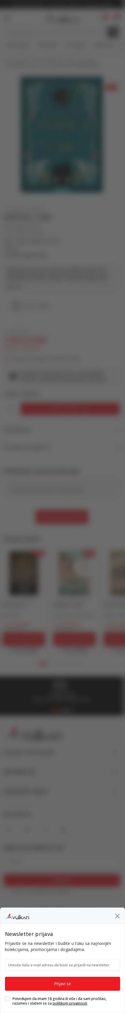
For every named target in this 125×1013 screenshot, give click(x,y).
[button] (117, 915)
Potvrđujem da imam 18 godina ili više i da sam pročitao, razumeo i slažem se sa (59, 1001)
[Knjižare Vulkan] (17, 915)
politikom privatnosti (70, 1003)
